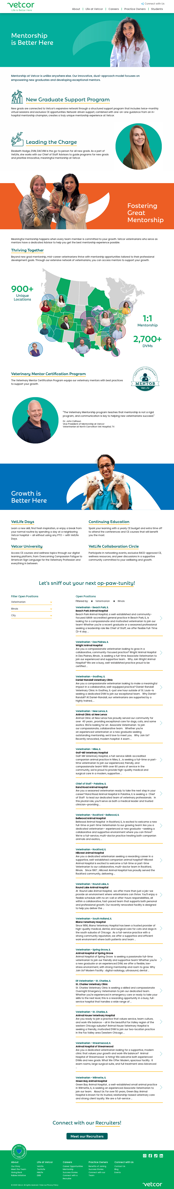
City (13, 615)
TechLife (41, 1169)
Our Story (15, 1166)
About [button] (76, 9)
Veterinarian (18, 602)
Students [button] (157, 9)
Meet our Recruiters (87, 1136)
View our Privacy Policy (49, 1185)
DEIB (39, 1175)
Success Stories (70, 1172)
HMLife (40, 1172)
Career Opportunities (73, 1166)
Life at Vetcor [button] (94, 9)
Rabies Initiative (18, 1175)
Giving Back (16, 1172)
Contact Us (119, 1166)
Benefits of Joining (97, 1166)
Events (117, 1172)
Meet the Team (18, 1169)
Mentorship (68, 1169)
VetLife (40, 1166)
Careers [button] (113, 9)
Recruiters (107, 1122)
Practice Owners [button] (135, 9)
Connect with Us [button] (154, 3)
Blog (116, 1169)
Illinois (14, 608)
